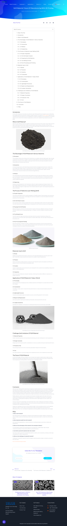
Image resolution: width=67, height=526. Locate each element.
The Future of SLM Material (24, 102)
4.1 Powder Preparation (24, 53)
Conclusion (21, 104)
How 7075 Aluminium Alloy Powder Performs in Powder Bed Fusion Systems (44, 494)
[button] (63, 4)
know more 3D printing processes (19, 441)
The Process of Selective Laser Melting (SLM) (28, 51)
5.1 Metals (21, 67)
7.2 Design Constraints (25, 95)
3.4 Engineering (23, 49)
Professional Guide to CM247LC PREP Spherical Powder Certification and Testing (22, 494)
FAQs (19, 106)
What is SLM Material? (23, 37)
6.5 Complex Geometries (25, 88)
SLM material (45, 115)
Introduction (20, 35)
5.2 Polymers (23, 69)
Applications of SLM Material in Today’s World (28, 76)
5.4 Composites (23, 74)
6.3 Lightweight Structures (26, 83)
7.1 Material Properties (24, 93)
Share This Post (21, 32)
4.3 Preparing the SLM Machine (27, 58)
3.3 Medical (22, 46)
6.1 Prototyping (22, 79)
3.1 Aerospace (22, 42)
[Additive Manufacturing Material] (4, 1)
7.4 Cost (22, 100)
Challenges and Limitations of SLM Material (28, 90)
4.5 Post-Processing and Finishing (28, 62)
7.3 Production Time (24, 97)
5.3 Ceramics (23, 72)
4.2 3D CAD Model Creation (26, 56)
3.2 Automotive (23, 44)
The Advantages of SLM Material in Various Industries (30, 39)
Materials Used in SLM (23, 65)
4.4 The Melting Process (25, 60)
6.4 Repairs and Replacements (27, 86)
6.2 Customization (24, 81)
